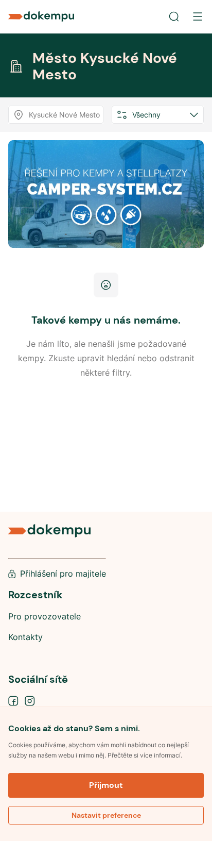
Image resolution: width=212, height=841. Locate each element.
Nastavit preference (106, 815)
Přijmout (106, 785)
